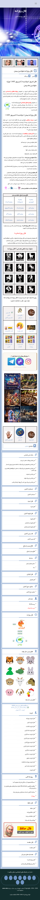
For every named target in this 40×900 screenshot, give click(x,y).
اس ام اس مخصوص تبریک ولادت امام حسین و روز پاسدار (20, 464)
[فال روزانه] (12, 382)
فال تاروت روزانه (31, 345)
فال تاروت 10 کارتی (8, 345)
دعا (34, 567)
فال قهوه (32, 518)
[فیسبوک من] (24, 878)
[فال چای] (29, 414)
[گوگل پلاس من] (6, 878)
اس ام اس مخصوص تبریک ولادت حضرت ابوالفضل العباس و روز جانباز (20, 469)
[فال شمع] (12, 398)
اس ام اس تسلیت (30, 474)
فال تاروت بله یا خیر (30, 766)
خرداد (15, 188)
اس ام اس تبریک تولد (29, 478)
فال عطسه (32, 847)
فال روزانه (20, 11)
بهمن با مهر (31, 213)
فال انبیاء (32, 506)
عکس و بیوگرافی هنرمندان (28, 863)
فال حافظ (32, 808)
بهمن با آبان (20, 213)
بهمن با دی (31, 220)
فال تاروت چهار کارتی (29, 738)
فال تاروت (32, 770)
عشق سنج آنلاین (30, 591)
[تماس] (15, 878)
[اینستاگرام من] (20, 878)
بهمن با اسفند (8, 220)
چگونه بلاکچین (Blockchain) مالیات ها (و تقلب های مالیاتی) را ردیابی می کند (20, 787)
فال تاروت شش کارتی (29, 746)
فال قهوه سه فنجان (30, 522)
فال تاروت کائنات (20, 345)
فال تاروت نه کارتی (30, 750)
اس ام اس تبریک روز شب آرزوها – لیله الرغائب (23, 482)
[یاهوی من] (34, 878)
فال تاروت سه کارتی (29, 734)
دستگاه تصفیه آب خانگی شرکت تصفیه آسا (24, 782)
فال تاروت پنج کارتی (30, 742)
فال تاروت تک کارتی (30, 730)
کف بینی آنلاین (31, 539)
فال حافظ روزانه (9, 331)
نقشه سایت (13, 894)
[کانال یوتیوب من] (22, 882)
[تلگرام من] (29, 878)
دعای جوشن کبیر (30, 563)
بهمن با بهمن (20, 220)
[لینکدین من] (17, 882)
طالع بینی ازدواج (20, 316)
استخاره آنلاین (31, 494)
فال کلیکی (32, 579)
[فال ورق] (12, 414)
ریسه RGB (32, 604)
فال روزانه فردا (31, 859)
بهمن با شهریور (9, 207)
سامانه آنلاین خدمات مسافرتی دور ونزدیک (24, 792)
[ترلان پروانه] (20, 63)
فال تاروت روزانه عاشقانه (28, 762)
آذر (9, 188)
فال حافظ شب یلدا (30, 816)
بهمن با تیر (31, 207)
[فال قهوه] (29, 398)
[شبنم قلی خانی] (8, 63)
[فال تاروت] (29, 382)
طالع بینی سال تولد (30, 699)
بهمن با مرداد (20, 207)
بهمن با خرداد (8, 201)
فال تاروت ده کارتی (30, 754)
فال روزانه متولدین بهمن (23, 71)
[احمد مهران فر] (31, 63)
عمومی (26, 446)
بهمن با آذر (9, 213)
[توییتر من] (10, 878)
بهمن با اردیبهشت (20, 200)
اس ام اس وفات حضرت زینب (27, 460)
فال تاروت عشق (31, 758)
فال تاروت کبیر (31, 722)
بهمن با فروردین (31, 200)
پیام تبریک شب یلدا (30, 820)
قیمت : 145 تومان (20, 707)
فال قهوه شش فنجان (29, 526)
